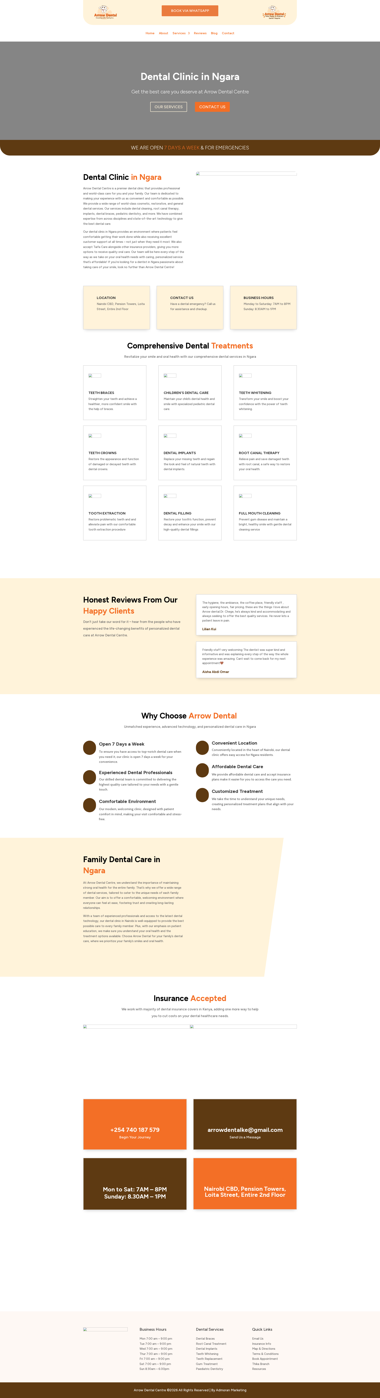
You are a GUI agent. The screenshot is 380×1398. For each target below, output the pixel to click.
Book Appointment (237, 556)
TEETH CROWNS (102, 453)
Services (179, 33)
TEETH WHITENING (255, 393)
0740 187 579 (183, 316)
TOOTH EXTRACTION (106, 513)
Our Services (169, 106)
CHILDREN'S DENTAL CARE (186, 393)
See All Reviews (107, 650)
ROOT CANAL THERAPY (259, 453)
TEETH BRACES (101, 393)
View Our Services (142, 556)
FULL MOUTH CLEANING (259, 513)
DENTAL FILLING (177, 513)
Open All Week (260, 316)
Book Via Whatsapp (190, 11)
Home (150, 33)
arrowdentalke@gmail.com (245, 1129)
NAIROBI (105, 316)
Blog (214, 33)
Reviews (200, 33)
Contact (228, 33)
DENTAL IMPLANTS (180, 453)
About (163, 33)
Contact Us (212, 106)
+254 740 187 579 (135, 1129)
